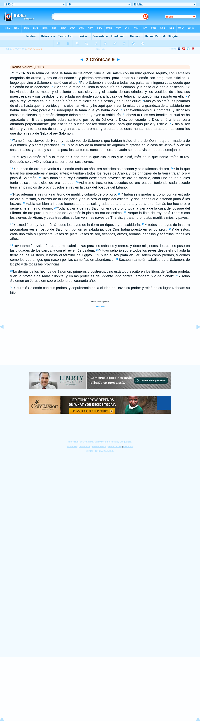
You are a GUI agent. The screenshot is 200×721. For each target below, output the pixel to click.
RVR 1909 (20, 49)
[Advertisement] (100, 340)
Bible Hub (100, 306)
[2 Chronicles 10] (195, 336)
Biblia (9, 49)
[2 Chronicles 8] (5, 336)
